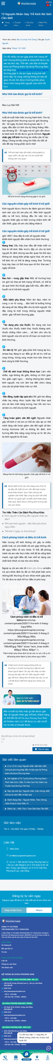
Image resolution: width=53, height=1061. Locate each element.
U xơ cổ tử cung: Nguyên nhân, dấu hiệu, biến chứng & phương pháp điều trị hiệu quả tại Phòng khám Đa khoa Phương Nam (26, 769)
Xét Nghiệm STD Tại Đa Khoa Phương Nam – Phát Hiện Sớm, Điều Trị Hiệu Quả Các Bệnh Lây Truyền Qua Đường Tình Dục (26, 782)
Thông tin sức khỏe (8, 964)
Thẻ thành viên (7, 967)
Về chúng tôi (6, 945)
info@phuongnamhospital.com (22, 856)
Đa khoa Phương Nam (32, 718)
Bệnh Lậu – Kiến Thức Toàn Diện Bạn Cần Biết (27, 809)
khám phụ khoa (34, 568)
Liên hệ (4, 961)
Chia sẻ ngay (43, 749)
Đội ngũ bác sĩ (7, 949)
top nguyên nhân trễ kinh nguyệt (32, 70)
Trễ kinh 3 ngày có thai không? (20, 531)
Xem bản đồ (8, 985)
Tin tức (4, 952)
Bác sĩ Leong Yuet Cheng (27, 40)
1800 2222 (19, 721)
